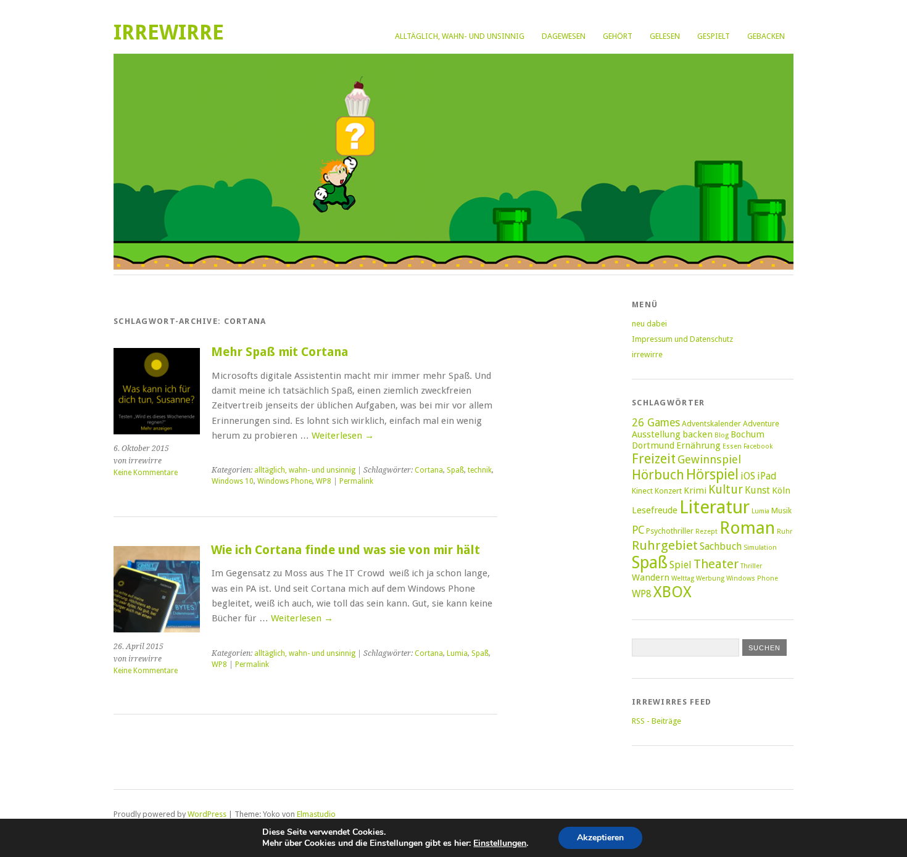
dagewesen (564, 36)
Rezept (706, 532)
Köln (781, 490)
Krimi (695, 490)
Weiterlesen (343, 435)
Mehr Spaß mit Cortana (279, 352)
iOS (747, 476)
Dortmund (653, 445)
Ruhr (784, 532)
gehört (617, 36)
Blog (721, 435)
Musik (781, 510)
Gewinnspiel (709, 459)
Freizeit (654, 458)
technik (480, 470)
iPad (767, 476)
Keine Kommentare (146, 472)
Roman (747, 528)
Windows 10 (233, 481)
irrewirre (169, 32)
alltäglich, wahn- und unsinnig (459, 36)
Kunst (757, 490)
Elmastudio (316, 814)
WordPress (207, 814)
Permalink (356, 481)
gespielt (713, 36)
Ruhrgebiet (665, 545)
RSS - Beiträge (656, 721)
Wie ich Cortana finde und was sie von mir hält (345, 550)
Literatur (714, 507)
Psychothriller (670, 531)
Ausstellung (656, 434)
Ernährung (698, 445)
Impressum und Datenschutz (682, 339)
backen (697, 434)
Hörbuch (658, 474)
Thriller (751, 566)
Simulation (760, 548)
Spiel (680, 565)
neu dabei (649, 323)
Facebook (757, 446)
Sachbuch (721, 546)
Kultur (725, 489)
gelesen (665, 36)
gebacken (766, 36)
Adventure (761, 423)
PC (638, 530)
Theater (716, 564)
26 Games (656, 422)
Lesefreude (654, 510)
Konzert (668, 490)
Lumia (457, 653)
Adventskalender (711, 423)
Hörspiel (712, 474)
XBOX (672, 592)
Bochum (747, 434)
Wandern (650, 577)
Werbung (710, 578)
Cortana (429, 470)
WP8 (323, 481)
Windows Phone (284, 481)
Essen (732, 446)
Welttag (682, 578)
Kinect (642, 490)
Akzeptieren (600, 837)
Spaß (455, 470)
